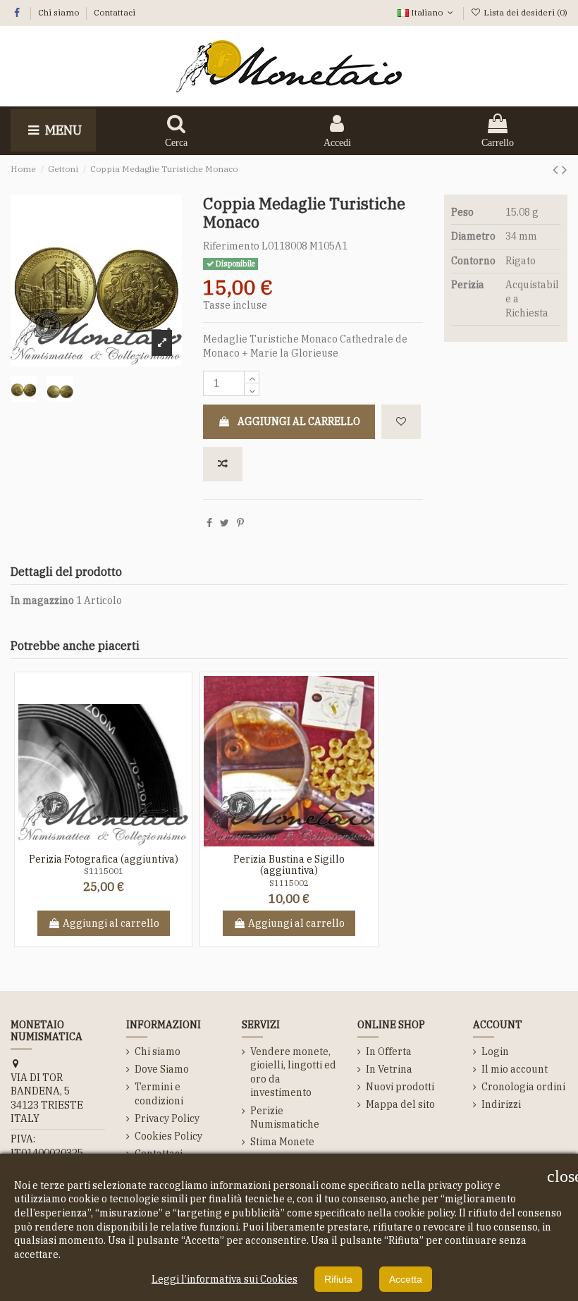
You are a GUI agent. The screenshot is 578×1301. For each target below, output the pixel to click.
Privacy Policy (167, 1118)
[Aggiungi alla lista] (93, 841)
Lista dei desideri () (524, 12)
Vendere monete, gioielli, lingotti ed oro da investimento (293, 1072)
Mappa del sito (400, 1104)
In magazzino (42, 600)
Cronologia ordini (523, 1086)
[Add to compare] (222, 464)
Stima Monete (282, 1141)
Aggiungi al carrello (299, 421)
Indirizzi (501, 1104)
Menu (62, 130)
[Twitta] (224, 523)
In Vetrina (389, 1069)
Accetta (405, 1279)
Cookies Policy (168, 1136)
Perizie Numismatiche (284, 1117)
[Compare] (113, 841)
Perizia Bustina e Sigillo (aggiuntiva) (289, 865)
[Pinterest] (240, 523)
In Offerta (389, 1051)
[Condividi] (209, 523)
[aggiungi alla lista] (401, 422)
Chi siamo (59, 12)
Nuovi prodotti (400, 1086)
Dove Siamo (162, 1069)
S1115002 (289, 883)
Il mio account (514, 1069)
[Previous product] (557, 169)
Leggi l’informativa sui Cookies (224, 1279)
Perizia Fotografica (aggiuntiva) (103, 859)
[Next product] (564, 169)
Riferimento (231, 246)
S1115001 (103, 871)
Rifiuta (338, 1279)
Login (495, 1051)
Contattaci (114, 12)
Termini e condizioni (159, 1093)
